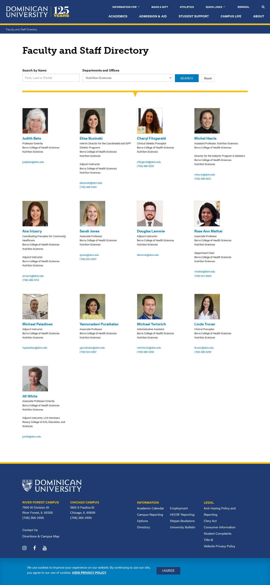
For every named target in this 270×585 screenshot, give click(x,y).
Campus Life (231, 16)
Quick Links (214, 7)
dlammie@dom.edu (148, 255)
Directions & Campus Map (40, 536)
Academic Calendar (150, 508)
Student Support (194, 16)
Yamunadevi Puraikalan (99, 323)
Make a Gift (159, 7)
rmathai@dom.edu (204, 271)
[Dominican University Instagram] (27, 548)
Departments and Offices (100, 70)
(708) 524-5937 (88, 259)
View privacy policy (89, 572)
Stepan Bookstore (182, 520)
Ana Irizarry (32, 230)
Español (243, 7)
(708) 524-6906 (202, 276)
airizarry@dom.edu (33, 276)
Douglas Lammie (151, 230)
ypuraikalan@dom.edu (92, 347)
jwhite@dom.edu (31, 436)
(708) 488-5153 (30, 280)
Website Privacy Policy (219, 546)
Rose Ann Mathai (208, 230)
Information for (124, 7)
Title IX (208, 539)
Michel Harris (205, 138)
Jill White (29, 395)
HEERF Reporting (182, 514)
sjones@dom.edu (89, 255)
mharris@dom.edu (204, 174)
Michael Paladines (37, 323)
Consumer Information (219, 527)
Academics (118, 16)
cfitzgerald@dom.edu (149, 162)
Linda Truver (204, 323)
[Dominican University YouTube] (48, 548)
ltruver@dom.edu (204, 347)
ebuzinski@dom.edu (91, 183)
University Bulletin (182, 527)
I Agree (168, 570)
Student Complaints (217, 533)
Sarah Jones (89, 230)
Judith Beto (31, 138)
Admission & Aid (153, 16)
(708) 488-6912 (202, 178)
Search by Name (34, 70)
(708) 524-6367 (88, 352)
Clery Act (210, 520)
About (258, 16)
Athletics (187, 7)
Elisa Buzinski (91, 138)
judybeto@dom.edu (33, 162)
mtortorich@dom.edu (149, 347)
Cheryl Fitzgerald (151, 138)
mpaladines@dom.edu (34, 347)
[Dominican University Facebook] (37, 548)
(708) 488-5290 (88, 187)
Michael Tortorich (151, 323)
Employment (179, 508)
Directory (143, 527)
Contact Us (30, 530)
